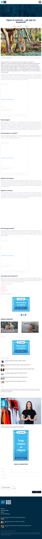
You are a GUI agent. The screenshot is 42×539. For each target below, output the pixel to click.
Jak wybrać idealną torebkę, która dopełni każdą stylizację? (15, 517)
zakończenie (3, 391)
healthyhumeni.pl (4, 289)
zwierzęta (9, 391)
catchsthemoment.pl (4, 290)
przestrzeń (17, 389)
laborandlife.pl (3, 285)
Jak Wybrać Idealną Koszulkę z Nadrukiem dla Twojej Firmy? (12, 426)
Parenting (26, 26)
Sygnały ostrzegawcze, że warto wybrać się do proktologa (14, 521)
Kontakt (2, 512)
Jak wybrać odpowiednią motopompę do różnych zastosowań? (15, 360)
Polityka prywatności (5, 513)
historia (2, 389)
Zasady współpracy (5, 510)
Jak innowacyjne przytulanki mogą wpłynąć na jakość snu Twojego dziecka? (17, 364)
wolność (38, 389)
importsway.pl (3, 286)
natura (7, 389)
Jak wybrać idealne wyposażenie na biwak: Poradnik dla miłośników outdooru (18, 525)
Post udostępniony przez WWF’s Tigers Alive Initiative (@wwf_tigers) (15, 114)
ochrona (12, 389)
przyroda (23, 389)
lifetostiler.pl (3, 288)
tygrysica (32, 389)
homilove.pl (3, 291)
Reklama (3, 395)
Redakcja (14, 26)
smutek (28, 389)
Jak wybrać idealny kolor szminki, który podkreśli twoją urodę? (15, 381)
